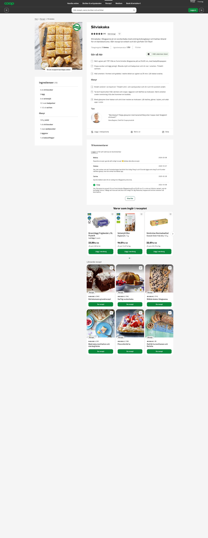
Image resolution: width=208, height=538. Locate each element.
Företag (200, 2)
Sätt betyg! (112, 34)
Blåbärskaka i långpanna (157, 299)
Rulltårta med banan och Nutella (157, 345)
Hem (36, 19)
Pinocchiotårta (124, 344)
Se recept (100, 304)
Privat (193, 2)
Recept (42, 19)
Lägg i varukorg (101, 251)
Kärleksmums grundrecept (99, 299)
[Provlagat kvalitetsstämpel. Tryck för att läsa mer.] (76, 27)
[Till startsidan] (9, 3)
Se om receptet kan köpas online (58, 70)
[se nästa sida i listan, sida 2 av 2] (173, 234)
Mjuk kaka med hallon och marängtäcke (99, 345)
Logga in (193, 10)
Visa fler (130, 198)
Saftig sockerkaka (125, 299)
